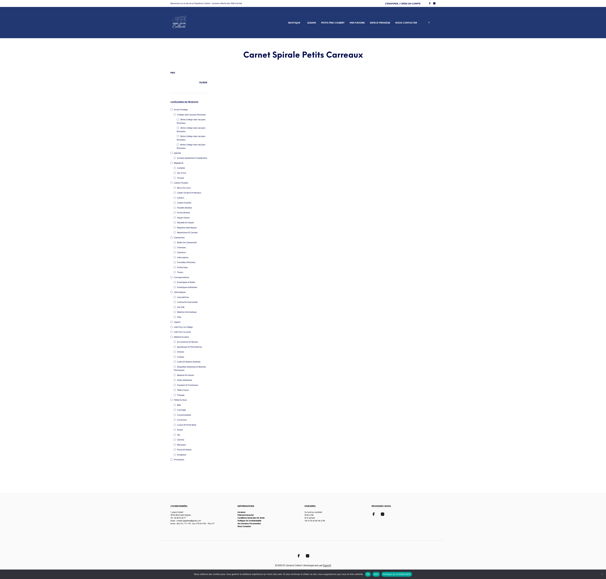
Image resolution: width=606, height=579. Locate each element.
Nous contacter (406, 23)
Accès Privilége (181, 109)
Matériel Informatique (187, 312)
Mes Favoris (357, 23)
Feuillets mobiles (184, 207)
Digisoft (327, 565)
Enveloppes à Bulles (186, 282)
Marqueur (181, 444)
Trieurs (180, 272)
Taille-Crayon (183, 390)
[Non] (602, 574)
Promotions (179, 459)
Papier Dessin (183, 217)
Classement (179, 237)
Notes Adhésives (184, 380)
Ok (368, 574)
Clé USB (180, 307)
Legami (311, 23)
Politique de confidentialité (396, 574)
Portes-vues (182, 267)
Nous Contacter (244, 526)
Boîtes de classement (187, 242)
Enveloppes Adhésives (187, 287)
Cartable (181, 168)
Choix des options (226, 135)
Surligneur (181, 454)
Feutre (180, 429)
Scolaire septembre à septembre (192, 158)
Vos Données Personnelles (249, 523)
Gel (178, 435)
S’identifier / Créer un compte (403, 4)
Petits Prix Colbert (333, 23)
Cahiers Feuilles (181, 182)
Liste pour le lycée (182, 332)
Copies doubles (184, 202)
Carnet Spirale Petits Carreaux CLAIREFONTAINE (229, 127)
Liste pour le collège (183, 327)
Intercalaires (182, 257)
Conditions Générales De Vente (251, 518)
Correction (182, 420)
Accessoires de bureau (187, 342)
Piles (179, 317)
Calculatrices (183, 297)
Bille (179, 405)
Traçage (180, 395)
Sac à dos (181, 173)
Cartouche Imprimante (187, 302)
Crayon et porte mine (186, 425)
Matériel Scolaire (181, 337)
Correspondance (181, 277)
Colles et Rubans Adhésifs (188, 361)
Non (376, 574)
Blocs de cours (184, 188)
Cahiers (180, 197)
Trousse (180, 178)
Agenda (177, 153)
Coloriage (181, 410)
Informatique (180, 292)
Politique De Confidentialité (249, 521)
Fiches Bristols (183, 212)
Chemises (181, 247)
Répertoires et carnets (187, 232)
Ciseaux (180, 357)
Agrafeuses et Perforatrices (189, 347)
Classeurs (181, 252)
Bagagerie (178, 163)
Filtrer (203, 83)
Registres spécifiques (187, 227)
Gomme (180, 439)
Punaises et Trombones (187, 385)
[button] (427, 22)
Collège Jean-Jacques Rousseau (191, 114)
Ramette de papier (185, 222)
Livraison (241, 512)
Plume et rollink (184, 449)
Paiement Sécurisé (246, 515)
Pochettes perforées (186, 262)
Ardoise (180, 351)
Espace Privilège (380, 23)
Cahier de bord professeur (189, 192)
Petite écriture (180, 400)
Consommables (184, 415)
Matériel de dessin (185, 375)
